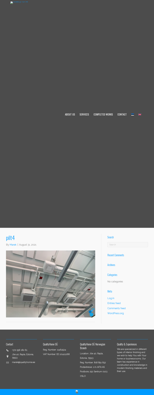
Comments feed (116, 308)
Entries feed (114, 303)
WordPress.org (115, 313)
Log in (110, 298)
